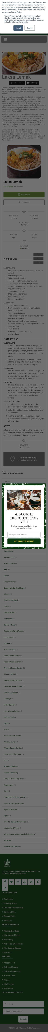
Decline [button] (29, 28)
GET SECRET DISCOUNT (24, 541)
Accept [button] (18, 28)
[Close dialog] (43, 486)
